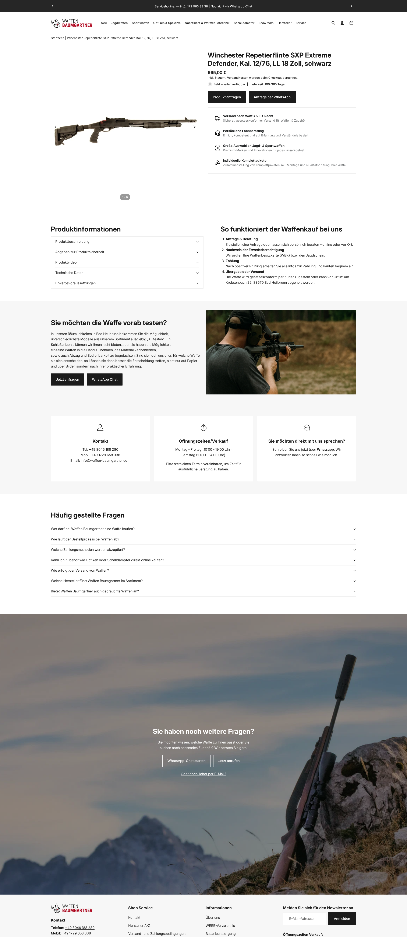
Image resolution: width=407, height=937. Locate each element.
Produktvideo (66, 262)
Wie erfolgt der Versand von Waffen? (80, 570)
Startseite (57, 38)
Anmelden (342, 918)
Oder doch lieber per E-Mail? (203, 774)
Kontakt (134, 917)
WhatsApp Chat (104, 379)
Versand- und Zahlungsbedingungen (156, 933)
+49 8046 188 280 (103, 449)
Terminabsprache (199, 4)
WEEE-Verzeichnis (220, 925)
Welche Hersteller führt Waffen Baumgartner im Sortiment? (97, 581)
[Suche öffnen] (333, 23)
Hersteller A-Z (139, 925)
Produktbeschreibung (72, 241)
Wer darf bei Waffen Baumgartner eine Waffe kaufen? (93, 529)
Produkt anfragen (227, 97)
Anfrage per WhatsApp (272, 97)
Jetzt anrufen (229, 761)
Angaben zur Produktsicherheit (79, 252)
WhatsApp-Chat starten (186, 761)
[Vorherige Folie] (52, 6)
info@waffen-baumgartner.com (105, 460)
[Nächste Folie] (351, 6)
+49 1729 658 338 (105, 455)
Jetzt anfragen (67, 379)
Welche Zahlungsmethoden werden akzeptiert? (88, 549)
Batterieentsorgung (221, 933)
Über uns (213, 917)
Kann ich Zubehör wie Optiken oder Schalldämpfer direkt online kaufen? (107, 560)
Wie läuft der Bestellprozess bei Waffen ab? (85, 539)
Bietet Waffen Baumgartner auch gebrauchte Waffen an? (95, 591)
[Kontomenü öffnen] (342, 23)
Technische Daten (69, 273)
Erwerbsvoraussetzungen (75, 283)
